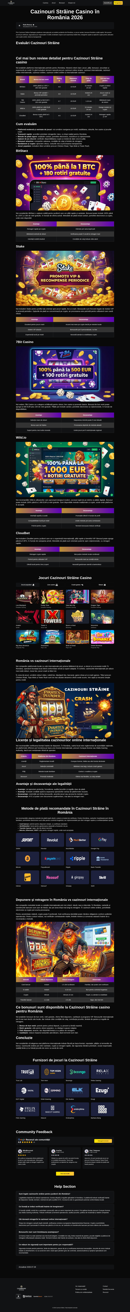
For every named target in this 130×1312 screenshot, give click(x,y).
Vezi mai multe (65, 1173)
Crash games (76, 585)
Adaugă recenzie (103, 1141)
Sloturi (101, 585)
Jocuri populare (26, 585)
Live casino (51, 585)
